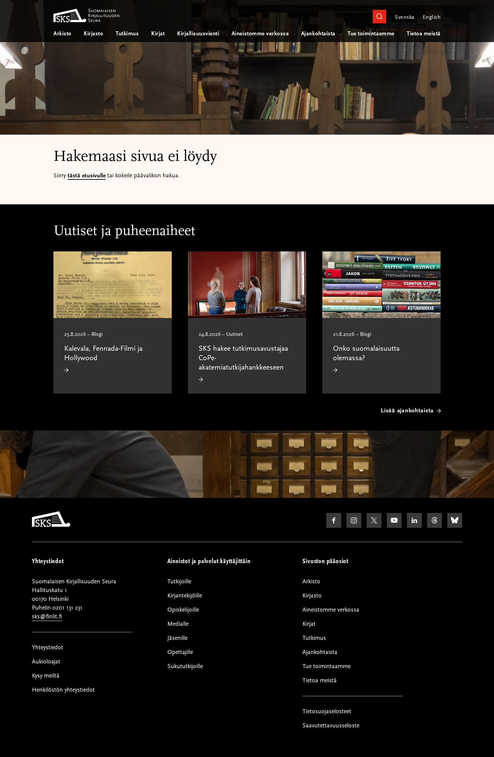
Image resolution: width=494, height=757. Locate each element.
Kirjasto (93, 33)
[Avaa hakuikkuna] (379, 16)
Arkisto (62, 33)
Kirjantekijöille (184, 595)
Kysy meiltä (45, 675)
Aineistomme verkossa (260, 33)
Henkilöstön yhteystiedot (63, 689)
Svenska (404, 17)
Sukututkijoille (185, 666)
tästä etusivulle (87, 175)
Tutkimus (127, 33)
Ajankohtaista (318, 33)
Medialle (178, 623)
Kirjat (158, 33)
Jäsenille (177, 638)
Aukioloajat (46, 661)
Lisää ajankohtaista (407, 410)
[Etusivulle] (51, 525)
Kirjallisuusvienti (198, 33)
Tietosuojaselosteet (326, 711)
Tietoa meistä (424, 33)
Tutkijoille (179, 581)
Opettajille (180, 652)
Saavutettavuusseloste (330, 725)
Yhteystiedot (47, 647)
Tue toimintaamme (370, 33)
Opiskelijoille (183, 609)
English (432, 17)
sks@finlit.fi (47, 616)
